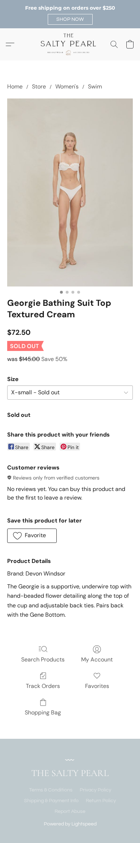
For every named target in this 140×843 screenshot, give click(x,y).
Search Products (43, 659)
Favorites (97, 686)
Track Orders (43, 686)
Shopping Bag (43, 712)
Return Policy (101, 800)
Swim (95, 86)
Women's (67, 86)
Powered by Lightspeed (70, 824)
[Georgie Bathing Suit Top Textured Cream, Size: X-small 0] (70, 192)
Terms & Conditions (51, 790)
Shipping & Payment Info (51, 800)
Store (39, 86)
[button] (70, 19)
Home (15, 86)
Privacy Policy (95, 790)
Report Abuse (70, 811)
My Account (97, 659)
